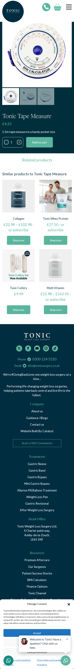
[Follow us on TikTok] (55, 348)
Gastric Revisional (37, 503)
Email (37, 366)
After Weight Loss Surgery (37, 510)
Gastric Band (37, 470)
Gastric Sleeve (37, 464)
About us (37, 411)
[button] (69, 604)
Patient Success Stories (37, 573)
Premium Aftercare (37, 560)
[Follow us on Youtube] (37, 348)
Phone (37, 359)
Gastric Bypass (37, 477)
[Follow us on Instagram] (46, 348)
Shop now (18, 240)
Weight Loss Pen (37, 497)
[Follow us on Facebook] (28, 348)
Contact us (37, 424)
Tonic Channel (37, 593)
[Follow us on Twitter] (19, 348)
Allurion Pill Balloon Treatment (37, 490)
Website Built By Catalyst (37, 431)
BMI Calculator (37, 580)
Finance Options (37, 586)
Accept (37, 633)
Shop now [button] (18, 309)
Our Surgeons (37, 567)
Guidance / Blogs (37, 418)
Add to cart (39, 142)
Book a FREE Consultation (37, 443)
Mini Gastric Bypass (37, 483)
